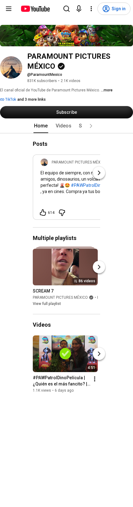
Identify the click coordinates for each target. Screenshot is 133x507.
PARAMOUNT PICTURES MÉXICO (60, 297)
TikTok (10, 99)
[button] (91, 125)
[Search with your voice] (79, 8)
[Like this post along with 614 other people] (43, 213)
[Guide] (8, 8)
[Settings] (91, 8)
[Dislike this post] (62, 213)
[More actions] (94, 379)
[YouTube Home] (35, 8)
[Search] (66, 8)
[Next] (99, 173)
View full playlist (47, 304)
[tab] (40, 125)
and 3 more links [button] (31, 99)
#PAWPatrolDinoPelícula (95, 185)
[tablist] (66, 125)
